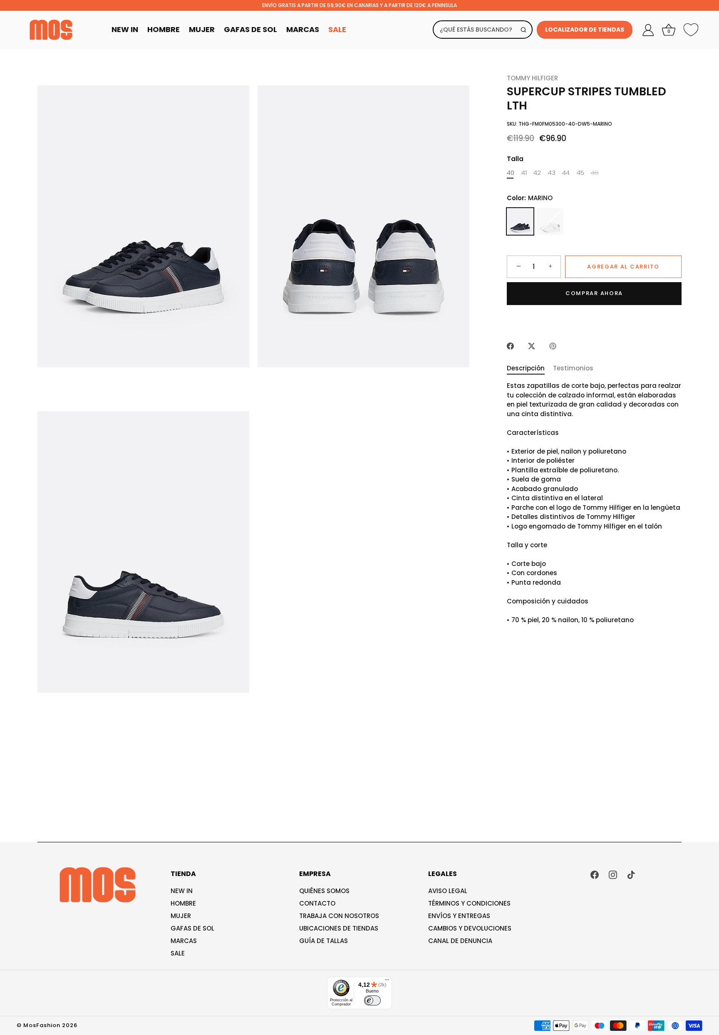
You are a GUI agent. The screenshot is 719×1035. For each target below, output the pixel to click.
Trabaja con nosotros (339, 915)
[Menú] (387, 982)
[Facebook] (594, 874)
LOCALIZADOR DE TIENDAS (584, 29)
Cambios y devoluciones (469, 928)
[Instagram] (613, 874)
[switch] (372, 1000)
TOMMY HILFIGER (532, 78)
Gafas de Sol (250, 29)
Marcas (302, 29)
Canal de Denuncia (460, 940)
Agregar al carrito (623, 267)
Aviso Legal (447, 890)
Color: (530, 198)
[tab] (530, 368)
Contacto (317, 903)
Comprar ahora (594, 293)
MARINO (520, 221)
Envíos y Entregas (459, 915)
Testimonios (573, 368)
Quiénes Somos (324, 890)
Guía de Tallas (323, 940)
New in (182, 890)
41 (524, 172)
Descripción (526, 368)
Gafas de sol (192, 928)
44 (566, 172)
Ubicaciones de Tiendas (338, 928)
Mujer (202, 29)
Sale (337, 29)
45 (580, 172)
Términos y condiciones (469, 903)
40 (510, 172)
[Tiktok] (631, 874)
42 (537, 172)
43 (551, 172)
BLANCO (550, 221)
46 (595, 172)
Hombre (163, 29)
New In (125, 29)
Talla (515, 159)
